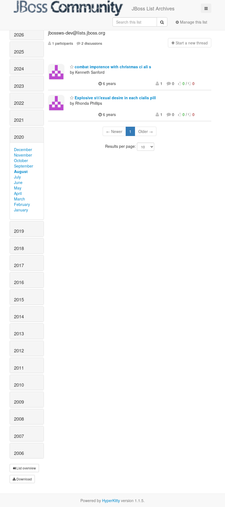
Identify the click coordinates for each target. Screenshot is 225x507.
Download (24, 479)
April (18, 193)
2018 (19, 248)
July (17, 177)
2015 (19, 299)
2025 (19, 51)
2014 (19, 316)
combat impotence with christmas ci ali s (112, 66)
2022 (19, 103)
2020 (19, 137)
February (22, 204)
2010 (19, 384)
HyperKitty (111, 500)
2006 (19, 453)
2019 (19, 231)
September (23, 166)
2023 (19, 86)
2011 (19, 367)
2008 (19, 418)
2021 (19, 120)
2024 (19, 68)
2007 (19, 436)
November (23, 155)
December (23, 149)
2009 (19, 401)
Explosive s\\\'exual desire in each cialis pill (115, 97)
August (21, 171)
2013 (19, 333)
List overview (26, 468)
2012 (19, 350)
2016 (19, 282)
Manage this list (193, 22)
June (18, 182)
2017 (19, 265)
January (21, 210)
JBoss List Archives (153, 8)
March (19, 199)
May (17, 188)
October (21, 160)
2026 (19, 34)
